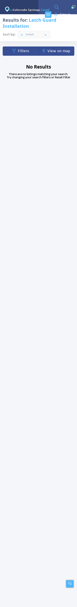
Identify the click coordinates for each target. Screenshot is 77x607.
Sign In (65, 15)
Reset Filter (62, 77)
